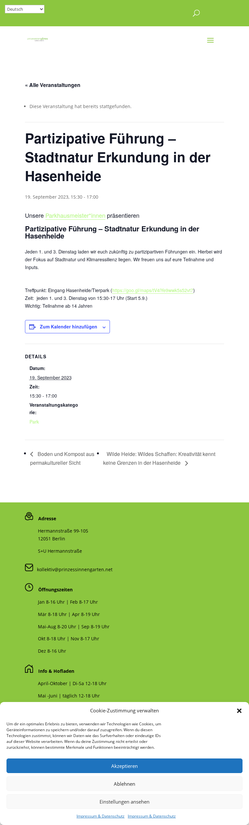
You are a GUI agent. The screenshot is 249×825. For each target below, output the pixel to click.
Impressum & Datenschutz (100, 816)
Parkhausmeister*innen (75, 215)
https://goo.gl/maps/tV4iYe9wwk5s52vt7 (152, 290)
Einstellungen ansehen (124, 801)
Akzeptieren (124, 766)
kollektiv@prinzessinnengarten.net (73, 569)
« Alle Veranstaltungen (52, 85)
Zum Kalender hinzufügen (68, 326)
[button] (239, 711)
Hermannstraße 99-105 (63, 531)
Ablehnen (124, 784)
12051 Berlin (51, 539)
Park (34, 421)
